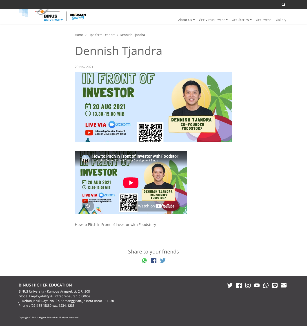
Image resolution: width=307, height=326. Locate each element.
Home (79, 35)
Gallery (281, 20)
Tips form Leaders (101, 35)
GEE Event (263, 20)
